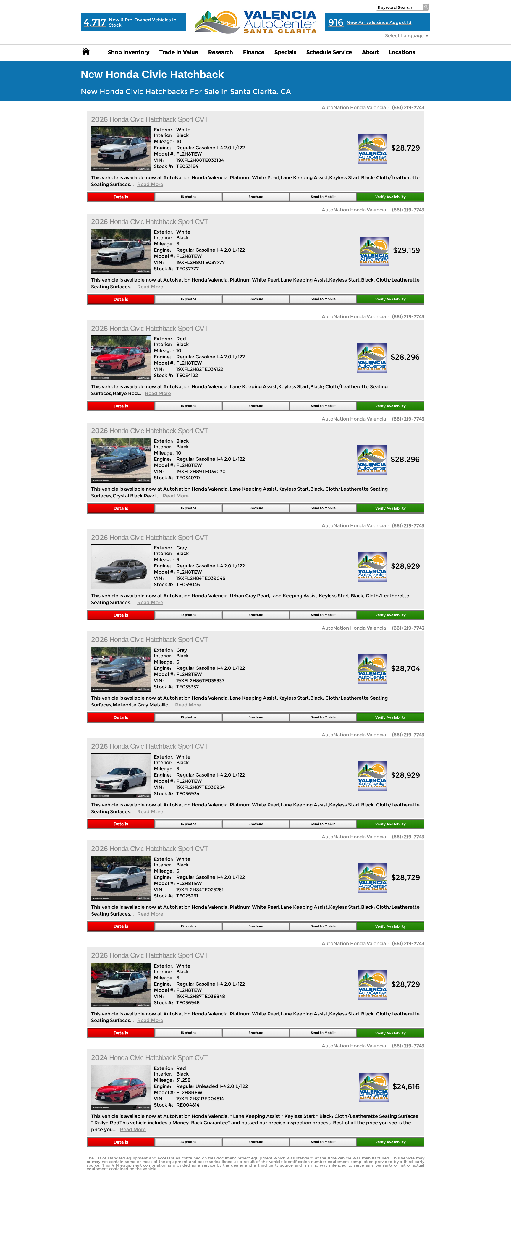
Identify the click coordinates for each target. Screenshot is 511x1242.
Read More (150, 184)
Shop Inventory (128, 52)
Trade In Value (178, 52)
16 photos (188, 197)
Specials (285, 52)
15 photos (188, 926)
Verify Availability (390, 197)
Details (121, 197)
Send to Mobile (323, 197)
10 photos (188, 615)
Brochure (255, 197)
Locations (402, 52)
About (370, 52)
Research (220, 52)
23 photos (188, 1142)
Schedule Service (329, 52)
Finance (253, 52)
